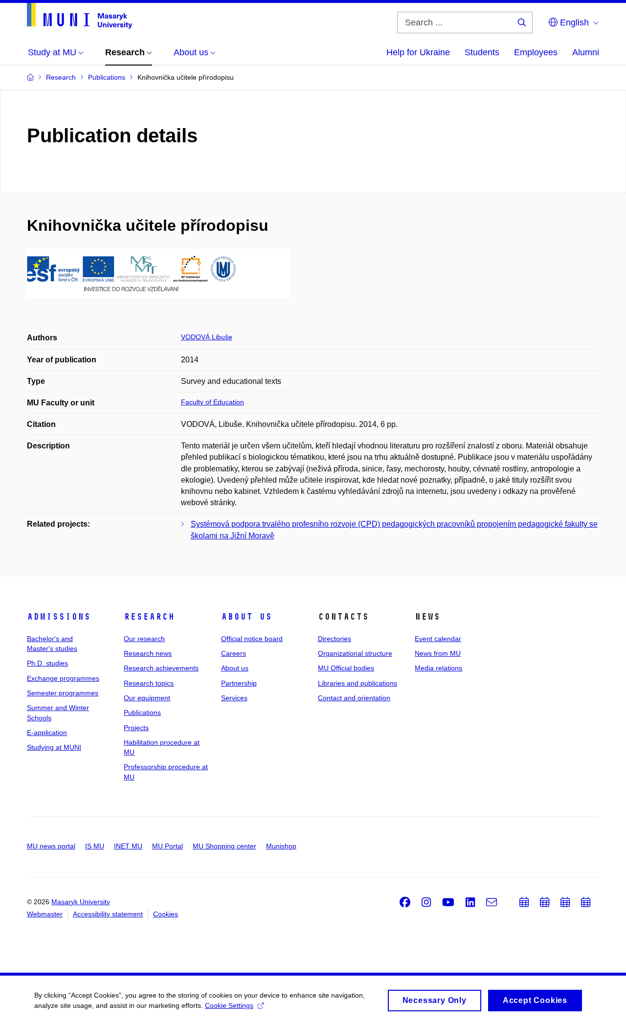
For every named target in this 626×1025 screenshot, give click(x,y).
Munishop (281, 846)
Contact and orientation (354, 698)
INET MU (128, 846)
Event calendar (438, 639)
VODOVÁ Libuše (206, 337)
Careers (233, 653)
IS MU (94, 846)
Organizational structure (355, 653)
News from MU (438, 653)
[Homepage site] (79, 16)
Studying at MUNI (54, 747)
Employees (536, 52)
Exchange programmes (63, 678)
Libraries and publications (357, 683)
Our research (144, 639)
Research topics (149, 683)
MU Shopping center (224, 846)
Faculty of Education (212, 402)
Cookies (165, 914)
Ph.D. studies (47, 663)
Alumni (585, 52)
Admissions (58, 616)
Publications (142, 712)
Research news (148, 653)
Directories (334, 639)
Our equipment (147, 698)
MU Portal (167, 846)
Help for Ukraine (418, 52)
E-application (47, 732)
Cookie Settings (229, 1005)
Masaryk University (80, 902)
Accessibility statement (108, 914)
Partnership (239, 683)
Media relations (438, 668)
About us (246, 616)
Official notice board (252, 639)
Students (482, 52)
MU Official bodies (346, 668)
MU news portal (51, 846)
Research (149, 616)
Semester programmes (62, 693)
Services (234, 698)
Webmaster (45, 914)
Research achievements (161, 668)
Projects (136, 728)
